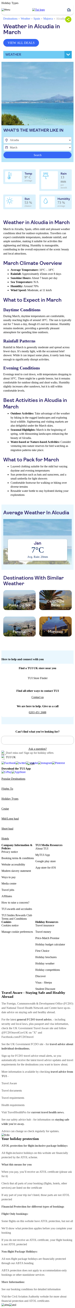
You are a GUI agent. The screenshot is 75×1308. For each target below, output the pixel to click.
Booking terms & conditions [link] (17, 858)
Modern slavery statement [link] (16, 870)
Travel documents (11, 1090)
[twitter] (21, 763)
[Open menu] (5, 9)
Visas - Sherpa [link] (43, 982)
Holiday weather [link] (44, 963)
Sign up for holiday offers (39, 752)
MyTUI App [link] (42, 854)
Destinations (10, 18)
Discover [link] (40, 976)
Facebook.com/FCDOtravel (17, 1036)
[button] (70, 10)
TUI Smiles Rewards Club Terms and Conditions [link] (16, 917)
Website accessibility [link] (13, 864)
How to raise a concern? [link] (15, 902)
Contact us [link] (37, 697)
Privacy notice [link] (9, 851)
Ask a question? (37, 748)
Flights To (7, 788)
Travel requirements (12, 1097)
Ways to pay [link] (8, 877)
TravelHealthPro (16, 1112)
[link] (38, 9)
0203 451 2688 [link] (37, 712)
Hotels (5, 838)
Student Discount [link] (45, 988)
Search (38, 155)
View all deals (21, 43)
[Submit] (6, 738)
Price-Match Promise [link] (47, 938)
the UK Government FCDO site (24, 1044)
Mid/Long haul (10, 818)
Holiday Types (9, 798)
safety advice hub (21, 1119)
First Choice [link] (42, 950)
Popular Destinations (13, 778)
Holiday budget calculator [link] (50, 944)
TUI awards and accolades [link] (16, 908)
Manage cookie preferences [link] (17, 931)
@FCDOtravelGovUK (14, 1032)
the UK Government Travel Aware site (31, 1028)
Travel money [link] (43, 931)
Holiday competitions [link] (47, 969)
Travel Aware (9, 1083)
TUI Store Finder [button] (38, 678)
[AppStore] (19, 772)
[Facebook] (8, 763)
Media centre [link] (8, 883)
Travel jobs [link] (7, 889)
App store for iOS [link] (45, 867)
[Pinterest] (58, 763)
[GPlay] (6, 772)
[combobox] (37, 740)
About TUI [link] (41, 848)
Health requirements (13, 1105)
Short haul (7, 828)
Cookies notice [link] (10, 925)
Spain (36, 18)
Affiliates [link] (6, 896)
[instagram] (45, 763)
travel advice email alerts (38, 1055)
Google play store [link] (45, 861)
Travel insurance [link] (44, 925)
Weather (25, 18)
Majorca (48, 18)
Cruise (5, 808)
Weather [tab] (13, 54)
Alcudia (60, 18)
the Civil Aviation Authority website (28, 1296)
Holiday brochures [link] (46, 957)
